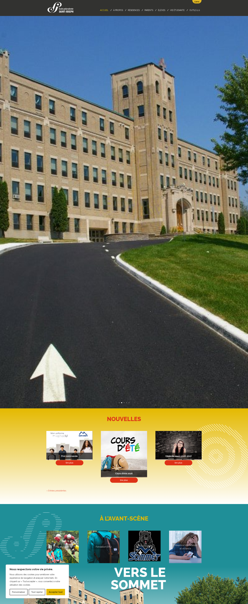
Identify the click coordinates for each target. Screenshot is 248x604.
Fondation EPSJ (104, 546)
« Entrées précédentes (56, 491)
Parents (149, 10)
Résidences (134, 10)
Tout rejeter (37, 592)
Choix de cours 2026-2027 (178, 456)
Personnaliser (18, 592)
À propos (118, 10)
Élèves (161, 10)
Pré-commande (69, 456)
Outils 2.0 (194, 10)
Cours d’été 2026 (124, 473)
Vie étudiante (177, 10)
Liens (196, 2)
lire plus (69, 463)
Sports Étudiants (144, 546)
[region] (37, 581)
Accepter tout (56, 592)
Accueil (104, 10)
